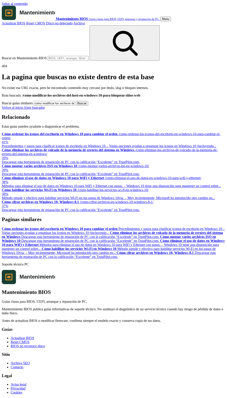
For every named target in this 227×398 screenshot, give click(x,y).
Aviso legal (18, 384)
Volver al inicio (13, 107)
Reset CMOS (35, 23)
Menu (165, 19)
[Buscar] (125, 43)
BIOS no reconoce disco (28, 346)
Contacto (17, 367)
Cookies (16, 392)
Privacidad (18, 388)
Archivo (79, 23)
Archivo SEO (20, 363)
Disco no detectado (59, 23)
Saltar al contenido (15, 4)
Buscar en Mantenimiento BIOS (24, 58)
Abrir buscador (34, 107)
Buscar (81, 103)
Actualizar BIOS (13, 23)
